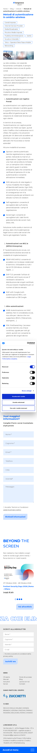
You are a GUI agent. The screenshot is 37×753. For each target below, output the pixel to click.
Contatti (22, 684)
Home (5, 9)
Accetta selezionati (18, 402)
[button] (15, 599)
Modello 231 (8, 743)
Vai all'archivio (25, 607)
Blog (12, 9)
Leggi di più (8, 592)
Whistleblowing (19, 743)
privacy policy (8, 656)
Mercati (6, 679)
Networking (9, 46)
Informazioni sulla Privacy (12, 738)
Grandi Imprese (10, 22)
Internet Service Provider (14, 26)
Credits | (28, 740)
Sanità (29, 36)
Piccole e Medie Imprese (13, 32)
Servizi (5, 684)
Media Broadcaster (11, 29)
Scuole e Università (11, 39)
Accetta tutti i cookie (18, 396)
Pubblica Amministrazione (14, 36)
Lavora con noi (24, 682)
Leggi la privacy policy (12, 510)
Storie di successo (25, 677)
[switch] (32, 372)
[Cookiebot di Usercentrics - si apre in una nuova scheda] (27, 343)
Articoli (18, 9)
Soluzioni (6, 682)
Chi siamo (6, 677)
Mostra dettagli (27, 391)
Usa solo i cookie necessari (18, 408)
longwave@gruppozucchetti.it (14, 735)
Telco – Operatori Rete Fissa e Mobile (18, 42)
